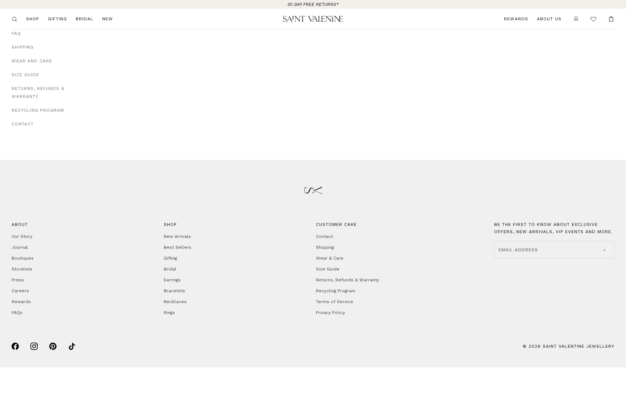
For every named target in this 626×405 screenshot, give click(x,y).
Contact (23, 124)
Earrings (172, 279)
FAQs (17, 312)
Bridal (84, 18)
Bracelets (174, 290)
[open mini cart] (611, 19)
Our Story (22, 236)
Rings (169, 312)
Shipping (23, 47)
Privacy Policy (330, 312)
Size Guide (25, 74)
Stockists (22, 269)
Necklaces (175, 301)
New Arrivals (177, 236)
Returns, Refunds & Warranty (38, 92)
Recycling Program (38, 110)
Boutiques (23, 258)
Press (18, 279)
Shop (32, 18)
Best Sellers (177, 247)
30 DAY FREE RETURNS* (313, 4)
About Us (549, 18)
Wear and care (32, 60)
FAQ (16, 33)
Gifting (57, 18)
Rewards (516, 18)
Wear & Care (329, 258)
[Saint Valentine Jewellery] (313, 19)
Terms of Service (334, 301)
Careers (20, 290)
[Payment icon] (15, 346)
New (107, 18)
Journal (20, 247)
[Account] (576, 19)
